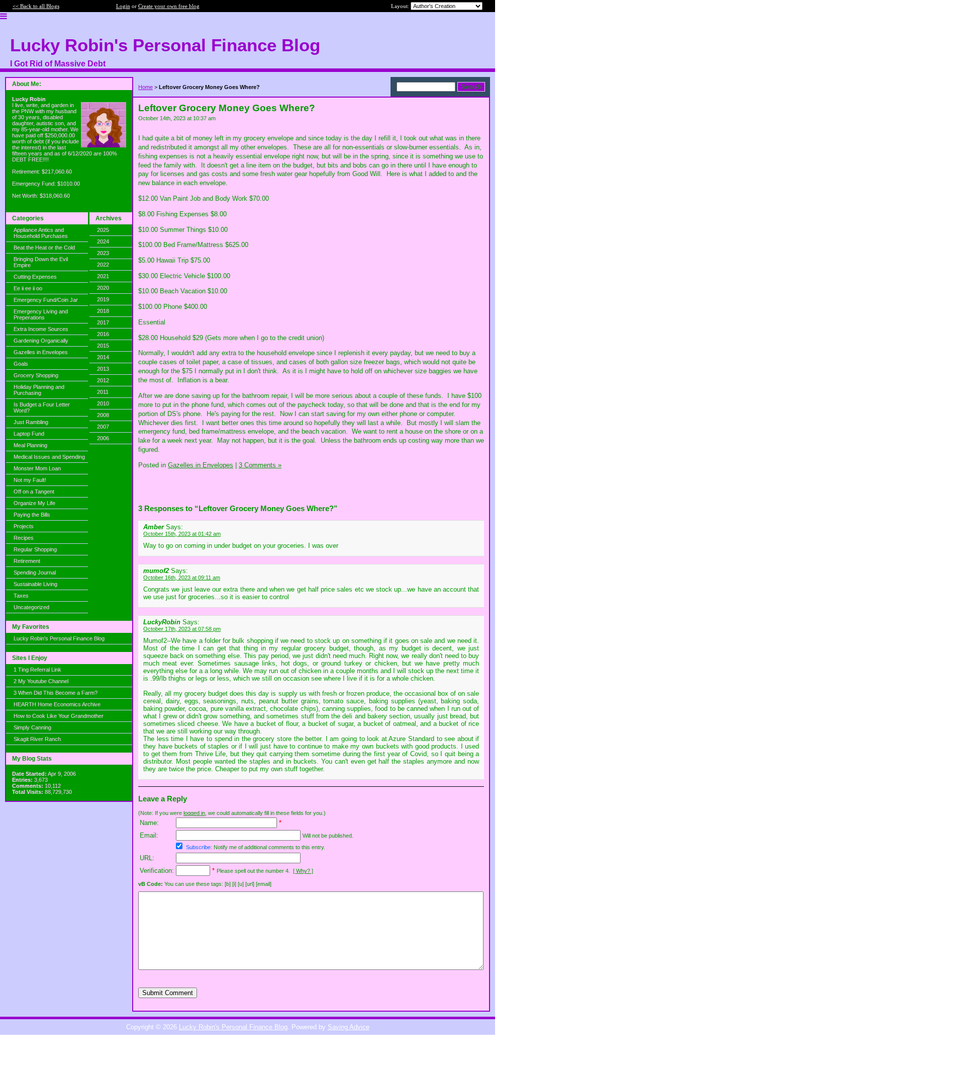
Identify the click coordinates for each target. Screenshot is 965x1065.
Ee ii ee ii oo (28, 288)
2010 (103, 403)
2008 (103, 415)
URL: (147, 858)
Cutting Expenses (35, 277)
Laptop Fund (29, 434)
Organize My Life (34, 503)
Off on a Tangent (34, 491)
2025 (103, 230)
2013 (103, 369)
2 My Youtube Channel (41, 681)
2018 (103, 311)
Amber (154, 527)
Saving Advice (348, 1027)
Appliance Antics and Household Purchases (41, 233)
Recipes (24, 538)
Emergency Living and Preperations (41, 314)
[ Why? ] (303, 871)
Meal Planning (30, 445)
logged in (194, 813)
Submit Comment (167, 993)
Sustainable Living (35, 584)
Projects (24, 526)
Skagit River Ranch (37, 739)
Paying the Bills (32, 515)
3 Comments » (260, 465)
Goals (21, 364)
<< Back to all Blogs (36, 6)
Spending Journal (35, 572)
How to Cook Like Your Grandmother (59, 716)
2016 (103, 334)
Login (123, 6)
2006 (103, 438)
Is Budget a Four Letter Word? (42, 407)
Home (145, 87)
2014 (103, 357)
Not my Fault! (30, 480)
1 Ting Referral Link (37, 670)
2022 (103, 265)
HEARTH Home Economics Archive (57, 704)
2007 (103, 427)
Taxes (21, 596)
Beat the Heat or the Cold (44, 247)
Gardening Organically (41, 341)
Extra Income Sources (41, 329)
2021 (103, 276)
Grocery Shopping (36, 375)
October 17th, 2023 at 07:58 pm (182, 629)
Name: (149, 823)
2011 (103, 392)
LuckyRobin (161, 622)
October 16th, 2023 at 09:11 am (181, 578)
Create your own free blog (169, 6)
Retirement (27, 561)
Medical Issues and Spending (49, 457)
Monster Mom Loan (37, 468)
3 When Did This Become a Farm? (56, 693)
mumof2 (156, 571)
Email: (149, 835)
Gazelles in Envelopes (41, 352)
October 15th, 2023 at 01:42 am (182, 534)
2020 (103, 288)
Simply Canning (32, 727)
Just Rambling (31, 422)
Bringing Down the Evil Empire (41, 262)
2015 (103, 346)
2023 (103, 253)
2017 (103, 322)
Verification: (157, 870)
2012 (103, 380)
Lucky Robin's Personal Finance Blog (59, 638)
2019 (103, 299)
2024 (103, 241)
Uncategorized (31, 607)
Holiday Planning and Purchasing (39, 390)
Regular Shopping (35, 549)
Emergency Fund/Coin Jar (46, 300)
